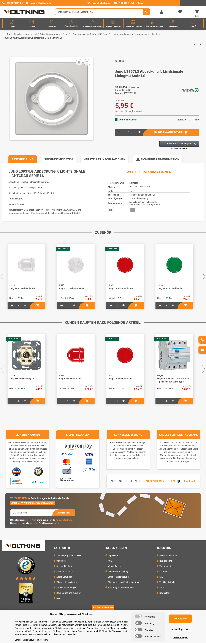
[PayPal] (67, 453)
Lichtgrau (133, 183)
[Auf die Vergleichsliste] (79, 62)
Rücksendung (165, 561)
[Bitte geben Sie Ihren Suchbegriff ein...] (146, 12)
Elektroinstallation (64, 571)
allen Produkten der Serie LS (142, 195)
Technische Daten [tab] (58, 159)
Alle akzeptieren (180, 618)
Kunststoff (145, 186)
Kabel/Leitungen (64, 577)
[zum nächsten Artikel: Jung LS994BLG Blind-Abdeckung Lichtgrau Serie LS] (194, 44)
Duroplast (134, 186)
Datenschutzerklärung (64, 520)
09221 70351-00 (15, 3)
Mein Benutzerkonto (168, 555)
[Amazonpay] (77, 446)
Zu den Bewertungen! (160, 481)
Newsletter (164, 593)
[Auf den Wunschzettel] (87, 62)
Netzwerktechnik (64, 566)
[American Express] (89, 461)
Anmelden (63, 512)
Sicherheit (61, 561)
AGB (110, 561)
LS (130, 191)
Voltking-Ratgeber (167, 582)
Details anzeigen (180, 637)
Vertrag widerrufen (103, 608)
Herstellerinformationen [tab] (104, 159)
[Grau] (132, 210)
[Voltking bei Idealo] (16, 471)
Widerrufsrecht (115, 566)
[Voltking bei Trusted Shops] (38, 471)
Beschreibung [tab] (22, 159)
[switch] (138, 616)
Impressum (113, 555)
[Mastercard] (66, 461)
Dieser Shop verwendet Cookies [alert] (71, 614)
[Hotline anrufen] (202, 340)
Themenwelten (166, 566)
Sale (58, 598)
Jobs (161, 587)
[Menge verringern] (118, 132)
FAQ (161, 577)
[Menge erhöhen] (139, 132)
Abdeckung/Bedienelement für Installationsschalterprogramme (144, 203)
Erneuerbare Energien (66, 587)
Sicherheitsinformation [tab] (159, 159)
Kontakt (163, 571)
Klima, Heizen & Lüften (66, 582)
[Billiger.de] (16, 481)
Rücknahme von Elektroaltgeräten (123, 582)
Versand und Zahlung (118, 571)
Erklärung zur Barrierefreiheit (121, 587)
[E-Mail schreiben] (202, 350)
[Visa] (89, 454)
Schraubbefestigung (138, 198)
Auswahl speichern (180, 629)
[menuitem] (12, 24)
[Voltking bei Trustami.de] (38, 482)
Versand (138, 111)
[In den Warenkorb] (2, 51)
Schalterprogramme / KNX (68, 555)
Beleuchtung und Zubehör (68, 593)
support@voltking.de (41, 3)
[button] (161, 11)
